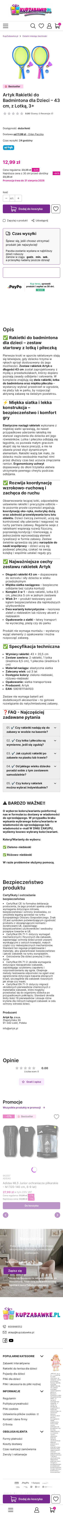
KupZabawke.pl (10, 36)
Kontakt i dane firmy (15, 1419)
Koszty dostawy (12, 1444)
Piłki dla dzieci (11, 1379)
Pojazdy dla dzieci (14, 1373)
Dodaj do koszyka (31, 209)
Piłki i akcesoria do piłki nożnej (22, 1384)
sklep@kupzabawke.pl (21, 1332)
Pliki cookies (10, 1408)
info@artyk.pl (10, 1028)
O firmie (8, 1424)
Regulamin (25, 1278)
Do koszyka (31, 1205)
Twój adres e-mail (15, 1261)
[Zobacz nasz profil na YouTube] (11, 1340)
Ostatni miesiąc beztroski (34, 36)
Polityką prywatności (37, 1285)
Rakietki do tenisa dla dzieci (20, 1368)
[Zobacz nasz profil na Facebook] (5, 1340)
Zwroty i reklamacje (15, 1454)
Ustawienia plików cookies (19, 1414)
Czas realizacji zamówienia (19, 1449)
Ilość (5, 192)
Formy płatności (12, 1438)
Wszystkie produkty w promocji (22, 1107)
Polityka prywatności (15, 1403)
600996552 (15, 1326)
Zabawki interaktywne (16, 1363)
